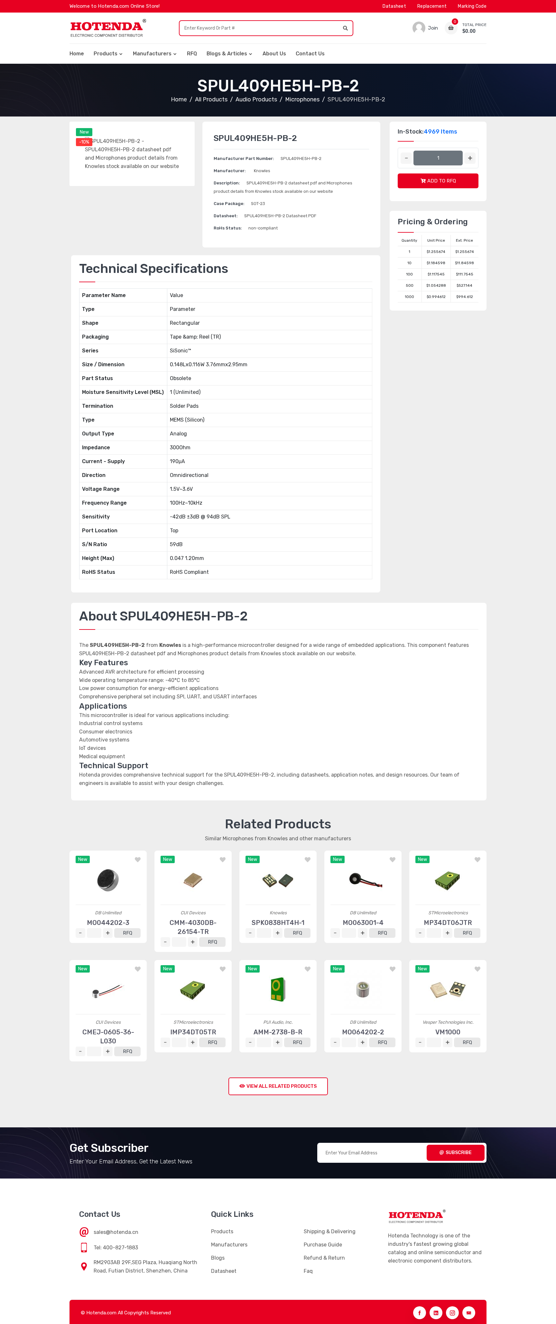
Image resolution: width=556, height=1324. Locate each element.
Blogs (218, 1258)
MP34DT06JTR (448, 923)
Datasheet (394, 6)
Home (77, 54)
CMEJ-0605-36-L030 (108, 1036)
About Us (274, 54)
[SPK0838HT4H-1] (278, 880)
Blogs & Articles (227, 54)
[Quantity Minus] (406, 158)
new (84, 132)
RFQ (192, 54)
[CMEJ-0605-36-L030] (108, 989)
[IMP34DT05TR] (193, 989)
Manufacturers (152, 54)
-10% (84, 142)
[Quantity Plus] (470, 158)
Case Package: (229, 203)
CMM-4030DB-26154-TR (193, 927)
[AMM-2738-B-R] (278, 989)
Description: (227, 183)
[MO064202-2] (362, 989)
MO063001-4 (363, 923)
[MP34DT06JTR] (447, 880)
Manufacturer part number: (244, 158)
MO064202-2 (363, 1032)
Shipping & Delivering (330, 1231)
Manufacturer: (230, 170)
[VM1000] (447, 989)
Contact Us (310, 54)
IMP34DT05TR (193, 1032)
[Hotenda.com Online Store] (108, 28)
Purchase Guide (323, 1245)
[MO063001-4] (362, 880)
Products (105, 54)
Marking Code (472, 6)
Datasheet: (226, 215)
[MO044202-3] (108, 880)
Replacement (432, 6)
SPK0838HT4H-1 (278, 923)
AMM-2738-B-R (278, 1032)
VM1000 (447, 1032)
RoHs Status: (228, 228)
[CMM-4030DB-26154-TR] (193, 880)
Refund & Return (324, 1258)
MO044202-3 (108, 923)
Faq (308, 1271)
